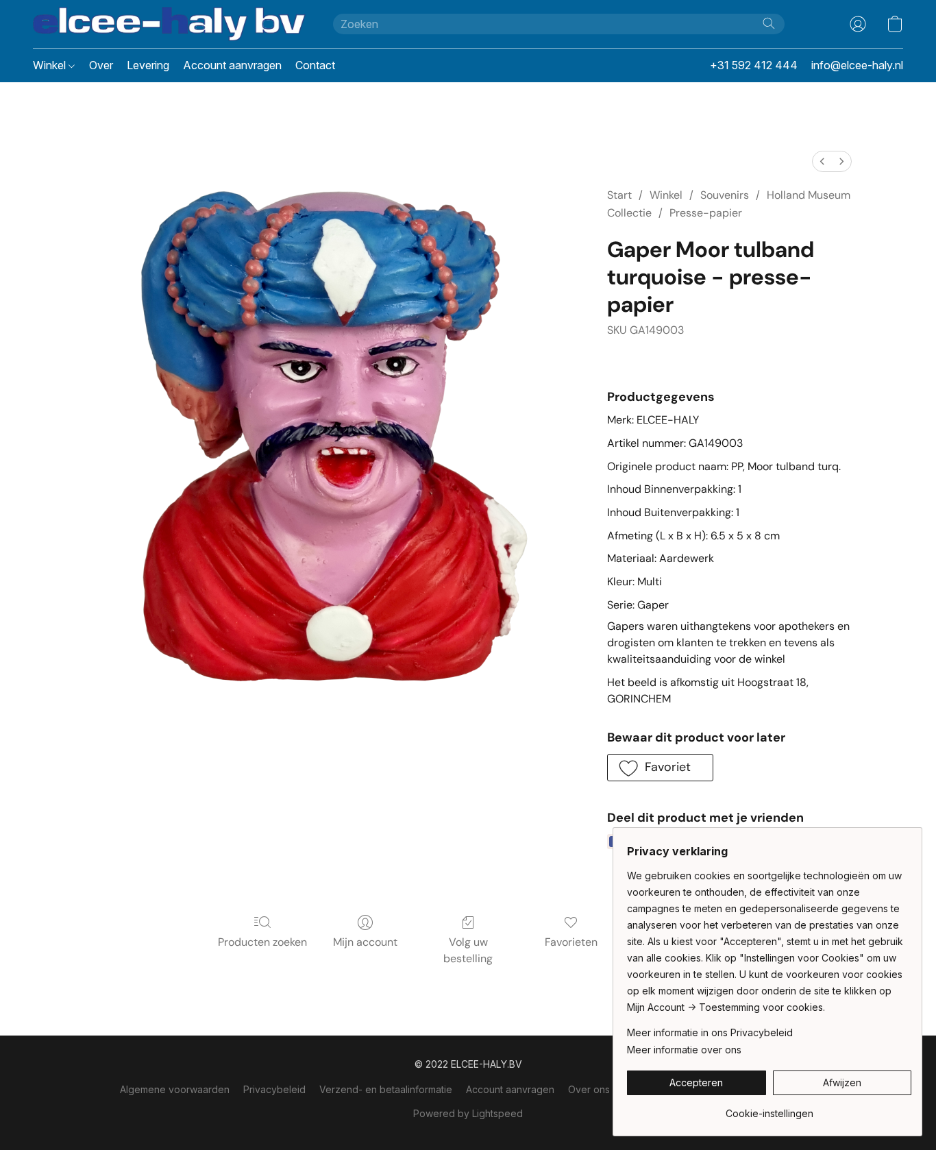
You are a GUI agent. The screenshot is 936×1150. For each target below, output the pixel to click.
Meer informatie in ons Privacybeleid (710, 1032)
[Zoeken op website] (769, 23)
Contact (315, 65)
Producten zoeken (262, 942)
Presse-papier (705, 213)
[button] (169, 24)
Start (619, 195)
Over (101, 65)
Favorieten (571, 942)
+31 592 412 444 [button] (754, 65)
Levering (148, 65)
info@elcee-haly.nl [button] (857, 65)
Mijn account (365, 942)
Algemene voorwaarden (175, 1089)
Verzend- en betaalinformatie (385, 1089)
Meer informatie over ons (684, 1049)
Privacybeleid (274, 1089)
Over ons (589, 1089)
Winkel (51, 65)
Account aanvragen (232, 65)
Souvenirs (724, 195)
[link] (769, 1108)
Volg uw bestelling (468, 950)
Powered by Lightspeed (468, 1113)
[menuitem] (822, 161)
